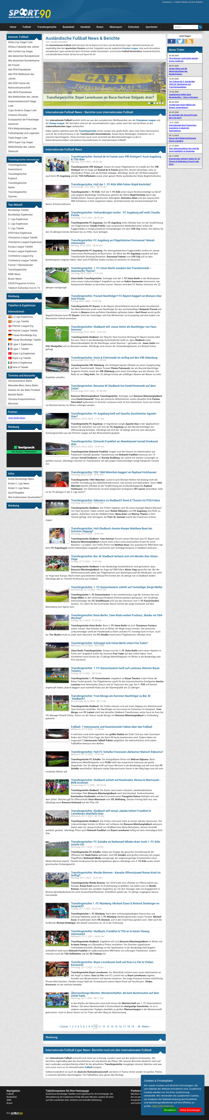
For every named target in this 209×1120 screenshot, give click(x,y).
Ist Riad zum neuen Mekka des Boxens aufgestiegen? (182, 106)
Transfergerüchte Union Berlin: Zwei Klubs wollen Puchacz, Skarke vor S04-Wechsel (117, 617)
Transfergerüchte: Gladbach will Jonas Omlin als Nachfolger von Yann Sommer (113, 328)
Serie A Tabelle (20, 367)
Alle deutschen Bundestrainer (23, 56)
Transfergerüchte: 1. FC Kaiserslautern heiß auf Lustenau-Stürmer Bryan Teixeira (115, 669)
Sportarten (151, 27)
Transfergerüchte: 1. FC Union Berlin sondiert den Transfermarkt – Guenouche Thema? (111, 269)
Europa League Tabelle (20, 246)
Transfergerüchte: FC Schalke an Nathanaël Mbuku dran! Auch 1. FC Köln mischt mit (115, 843)
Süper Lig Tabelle (21, 358)
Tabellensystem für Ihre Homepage (67, 1090)
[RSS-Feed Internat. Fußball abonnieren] (189, 41)
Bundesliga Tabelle (18, 210)
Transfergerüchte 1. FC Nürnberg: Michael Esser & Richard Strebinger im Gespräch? (115, 905)
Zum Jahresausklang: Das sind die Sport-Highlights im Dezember (184, 149)
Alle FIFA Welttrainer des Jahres (21, 76)
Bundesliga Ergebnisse (20, 214)
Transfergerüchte (46, 27)
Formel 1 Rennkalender (20, 265)
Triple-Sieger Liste (17, 137)
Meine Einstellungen (190, 1110)
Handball (85, 27)
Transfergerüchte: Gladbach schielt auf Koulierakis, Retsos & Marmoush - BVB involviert (115, 781)
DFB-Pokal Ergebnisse (20, 232)
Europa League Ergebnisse (22, 251)
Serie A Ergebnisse (22, 362)
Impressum (167, 2)
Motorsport (116, 27)
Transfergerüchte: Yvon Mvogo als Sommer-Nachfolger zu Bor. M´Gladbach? (110, 697)
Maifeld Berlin (15, 394)
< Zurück (63, 1026)
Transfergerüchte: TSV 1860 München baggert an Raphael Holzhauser (114, 472)
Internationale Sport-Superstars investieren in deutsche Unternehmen (183, 128)
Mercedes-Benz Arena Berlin (23, 385)
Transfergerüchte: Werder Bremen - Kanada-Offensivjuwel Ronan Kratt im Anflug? (116, 874)
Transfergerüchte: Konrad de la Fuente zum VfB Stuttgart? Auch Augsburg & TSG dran (116, 158)
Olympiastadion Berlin (20, 380)
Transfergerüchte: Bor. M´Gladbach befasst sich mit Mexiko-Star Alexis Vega (114, 558)
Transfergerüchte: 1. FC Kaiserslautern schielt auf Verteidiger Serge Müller (116, 587)
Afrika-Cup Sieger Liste (20, 42)
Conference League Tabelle (22, 260)
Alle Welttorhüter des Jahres (23, 96)
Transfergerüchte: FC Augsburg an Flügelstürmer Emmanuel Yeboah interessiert (113, 242)
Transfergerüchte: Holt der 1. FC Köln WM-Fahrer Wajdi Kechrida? (111, 184)
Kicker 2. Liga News (18, 483)
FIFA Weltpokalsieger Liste (22, 128)
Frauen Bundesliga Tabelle (26, 339)
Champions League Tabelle (22, 237)
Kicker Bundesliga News (21, 478)
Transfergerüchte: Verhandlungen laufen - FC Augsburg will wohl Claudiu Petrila (115, 214)
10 (95, 1026)
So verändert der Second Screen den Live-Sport (183, 116)
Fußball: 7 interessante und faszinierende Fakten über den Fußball (111, 726)
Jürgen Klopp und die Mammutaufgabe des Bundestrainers (178, 71)
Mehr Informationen (163, 1105)
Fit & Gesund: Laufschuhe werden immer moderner (183, 59)
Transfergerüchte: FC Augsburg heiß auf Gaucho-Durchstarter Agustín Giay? (113, 415)
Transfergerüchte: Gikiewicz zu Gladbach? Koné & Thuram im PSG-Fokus (115, 500)
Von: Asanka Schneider (56, 42)
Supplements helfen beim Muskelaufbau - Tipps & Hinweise (183, 95)
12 (103, 1026)
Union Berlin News (16, 418)
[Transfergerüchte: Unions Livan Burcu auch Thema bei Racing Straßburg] (104, 84)
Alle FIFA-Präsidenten (19, 69)
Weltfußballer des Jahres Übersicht (21, 149)
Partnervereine (140, 1090)
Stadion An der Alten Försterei (24, 390)
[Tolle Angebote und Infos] (24, 466)
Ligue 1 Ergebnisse (22, 344)
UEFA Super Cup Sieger (20, 142)
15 (116, 1026)
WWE (9, 1100)
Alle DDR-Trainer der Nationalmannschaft (19, 85)
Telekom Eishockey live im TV (24, 287)
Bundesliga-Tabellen (66, 1094)
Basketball (68, 27)
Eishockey (133, 27)
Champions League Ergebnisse (24, 242)
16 (120, 1026)
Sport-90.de (29, 13)
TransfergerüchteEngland (17, 176)
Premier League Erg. (23, 326)
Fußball (27, 27)
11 (99, 1026)
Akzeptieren (170, 1110)
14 (112, 1026)
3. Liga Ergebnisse (18, 223)
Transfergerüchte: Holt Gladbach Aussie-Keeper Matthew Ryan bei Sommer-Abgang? (111, 530)
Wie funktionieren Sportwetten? (25, 497)
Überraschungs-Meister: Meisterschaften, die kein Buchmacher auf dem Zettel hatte (115, 994)
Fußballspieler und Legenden (23, 133)
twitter (180, 41)
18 (128, 1026)
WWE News (14, 274)
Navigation (13, 1090)
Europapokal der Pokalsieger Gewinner (23, 121)
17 (124, 1026)
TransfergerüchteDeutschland (17, 167)
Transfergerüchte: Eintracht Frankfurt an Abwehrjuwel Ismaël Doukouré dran (114, 443)
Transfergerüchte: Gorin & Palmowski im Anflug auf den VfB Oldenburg (114, 357)
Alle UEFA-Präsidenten (20, 92)
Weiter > (146, 1026)
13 (107, 1026)
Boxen (100, 27)
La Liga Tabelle (20, 321)
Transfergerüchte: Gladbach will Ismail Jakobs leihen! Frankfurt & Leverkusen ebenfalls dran (111, 812)
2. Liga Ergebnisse (18, 219)
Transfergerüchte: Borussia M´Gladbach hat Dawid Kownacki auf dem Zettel (113, 387)
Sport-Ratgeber (16, 492)
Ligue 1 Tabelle (20, 348)
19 (132, 1026)
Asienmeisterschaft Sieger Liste (22, 103)
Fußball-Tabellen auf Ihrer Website (188, 2)
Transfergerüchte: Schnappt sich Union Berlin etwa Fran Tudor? (109, 643)
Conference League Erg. (21, 255)
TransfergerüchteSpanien (17, 194)
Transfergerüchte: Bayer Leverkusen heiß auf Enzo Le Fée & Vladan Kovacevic (112, 963)
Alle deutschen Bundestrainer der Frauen (23, 62)
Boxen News (14, 278)
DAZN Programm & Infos (21, 283)
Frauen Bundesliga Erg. (24, 335)
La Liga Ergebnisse (22, 316)
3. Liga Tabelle (16, 228)
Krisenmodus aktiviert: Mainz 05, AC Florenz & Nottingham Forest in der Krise (184, 161)
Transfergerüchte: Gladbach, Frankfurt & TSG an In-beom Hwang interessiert (110, 933)
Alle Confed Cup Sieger (20, 51)
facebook (172, 41)
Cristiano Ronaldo (17, 115)
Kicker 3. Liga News (18, 488)
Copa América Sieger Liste (22, 110)
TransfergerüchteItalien (17, 185)
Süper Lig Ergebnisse (23, 353)
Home (13, 27)
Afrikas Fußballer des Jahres (23, 46)
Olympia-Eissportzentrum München (21, 401)
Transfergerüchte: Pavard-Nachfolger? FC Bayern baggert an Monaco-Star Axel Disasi (116, 297)
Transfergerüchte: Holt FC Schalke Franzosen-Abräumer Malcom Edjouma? (117, 751)
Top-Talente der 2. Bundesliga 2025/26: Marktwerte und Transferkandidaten (182, 84)
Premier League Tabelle (24, 330)
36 (139, 1026)
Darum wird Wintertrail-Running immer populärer (182, 139)
